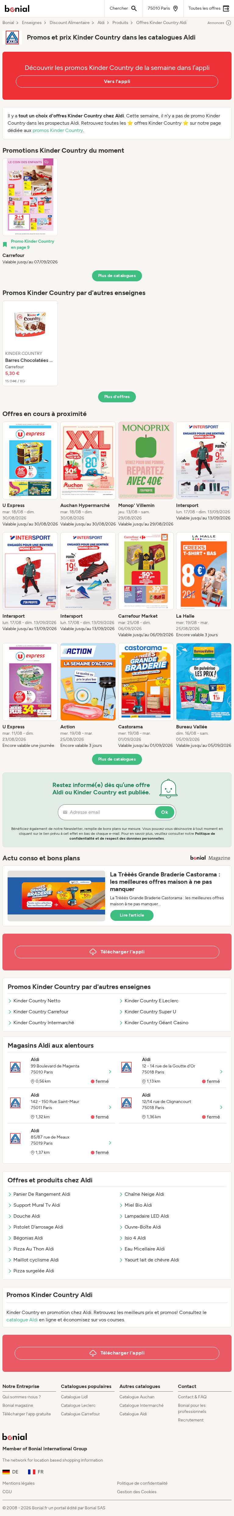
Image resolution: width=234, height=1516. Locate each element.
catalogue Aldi (22, 1320)
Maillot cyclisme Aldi (36, 1260)
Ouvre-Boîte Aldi (143, 1227)
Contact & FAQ (192, 1397)
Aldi (101, 23)
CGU (7, 1491)
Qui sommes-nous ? (21, 1397)
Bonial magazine (17, 1405)
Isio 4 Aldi (135, 1238)
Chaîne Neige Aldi (144, 1194)
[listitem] (30, 211)
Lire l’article (132, 915)
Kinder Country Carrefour (40, 1012)
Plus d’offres (117, 396)
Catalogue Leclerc (78, 1405)
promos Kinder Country (58, 130)
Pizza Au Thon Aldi (33, 1249)
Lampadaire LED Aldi (147, 1216)
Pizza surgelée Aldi (33, 1271)
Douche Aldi (26, 1216)
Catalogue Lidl (74, 1397)
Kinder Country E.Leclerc (152, 1001)
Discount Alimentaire (70, 23)
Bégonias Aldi (28, 1238)
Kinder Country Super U (150, 1012)
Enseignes (32, 23)
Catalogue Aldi (133, 1414)
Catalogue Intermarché (141, 1405)
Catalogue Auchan (136, 1397)
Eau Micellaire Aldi (145, 1249)
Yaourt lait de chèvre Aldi (152, 1260)
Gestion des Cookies (137, 1491)
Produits (120, 23)
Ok (164, 812)
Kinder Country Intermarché (43, 1022)
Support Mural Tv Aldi (36, 1205)
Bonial (8, 23)
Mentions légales (18, 1483)
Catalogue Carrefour (80, 1414)
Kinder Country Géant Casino (156, 1022)
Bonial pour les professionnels (192, 1408)
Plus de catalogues (117, 275)
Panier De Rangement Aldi (41, 1194)
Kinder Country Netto (36, 1001)
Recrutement (191, 1420)
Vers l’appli (117, 81)
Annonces (215, 23)
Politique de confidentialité (142, 1483)
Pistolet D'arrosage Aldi (38, 1227)
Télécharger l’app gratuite (26, 1414)
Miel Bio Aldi (138, 1205)
